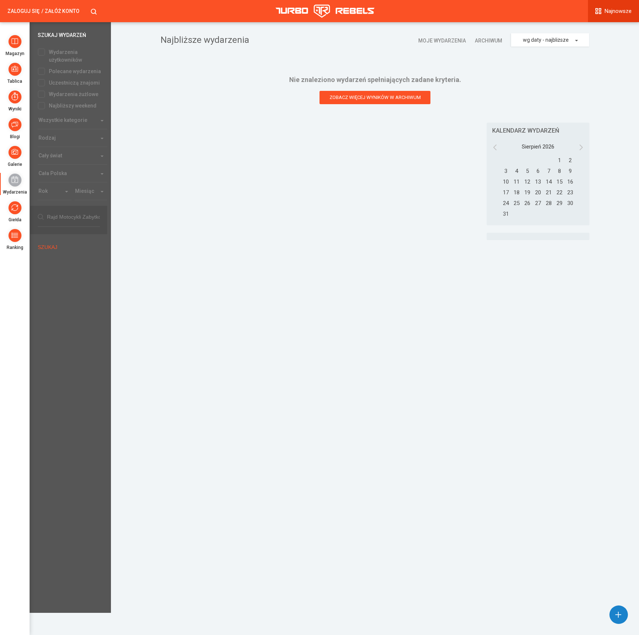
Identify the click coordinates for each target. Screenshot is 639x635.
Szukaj (47, 247)
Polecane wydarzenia (75, 71)
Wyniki (15, 109)
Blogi (15, 136)
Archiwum (488, 41)
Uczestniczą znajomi (74, 83)
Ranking (15, 247)
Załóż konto (62, 11)
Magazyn (15, 53)
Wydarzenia (15, 192)
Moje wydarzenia (442, 41)
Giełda (15, 219)
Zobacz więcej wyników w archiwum (375, 97)
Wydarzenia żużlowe (73, 94)
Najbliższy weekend (73, 106)
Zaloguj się (23, 11)
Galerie (15, 164)
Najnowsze (618, 11)
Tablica (14, 81)
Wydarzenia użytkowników (65, 56)
